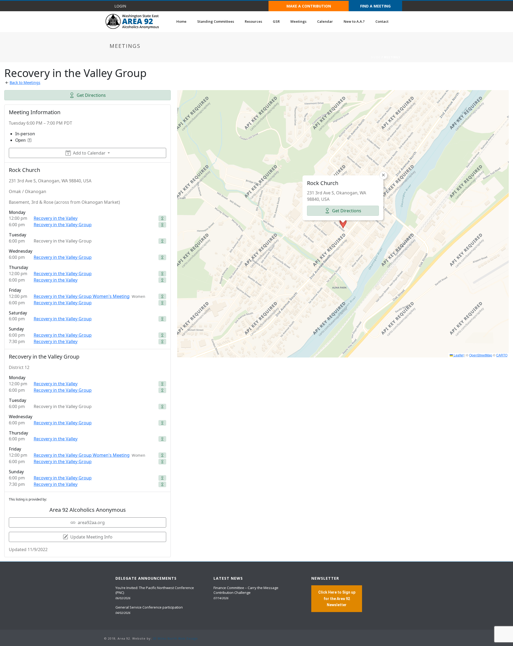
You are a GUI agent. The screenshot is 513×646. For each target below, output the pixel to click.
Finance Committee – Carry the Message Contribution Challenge (245, 590)
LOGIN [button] (120, 6)
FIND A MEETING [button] (375, 6)
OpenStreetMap (480, 355)
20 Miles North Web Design (175, 638)
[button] (343, 223)
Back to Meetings (25, 82)
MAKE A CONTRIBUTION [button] (308, 6)
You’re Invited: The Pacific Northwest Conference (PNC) (154, 590)
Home (181, 21)
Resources (253, 21)
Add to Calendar (89, 153)
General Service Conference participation (149, 607)
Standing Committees (215, 21)
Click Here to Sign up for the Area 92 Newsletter (336, 598)
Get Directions (91, 95)
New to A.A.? (354, 21)
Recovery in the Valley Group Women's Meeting (82, 296)
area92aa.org (91, 522)
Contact (381, 21)
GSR (276, 21)
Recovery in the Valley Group (63, 225)
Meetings (298, 21)
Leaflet (458, 355)
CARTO (501, 355)
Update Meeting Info (91, 537)
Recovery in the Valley (55, 218)
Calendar (325, 21)
